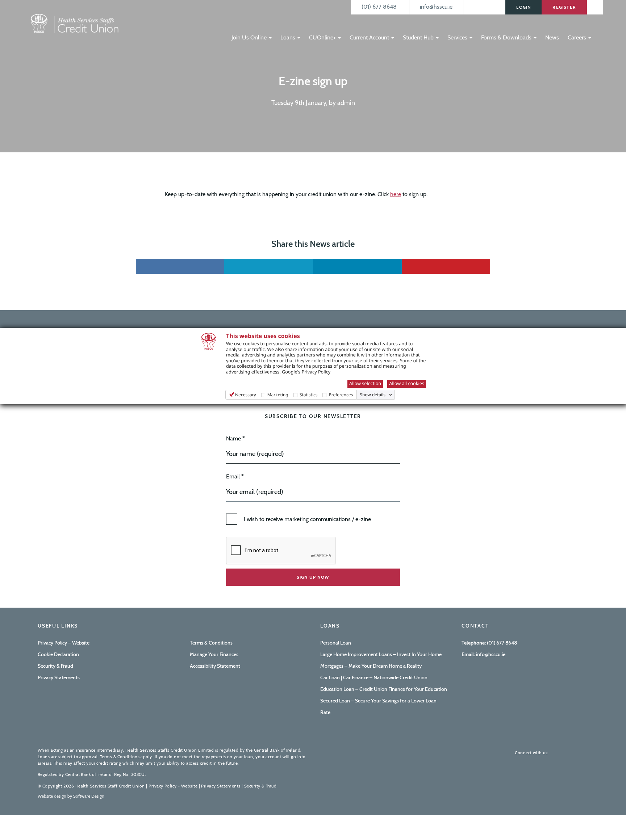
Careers (578, 37)
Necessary (245, 395)
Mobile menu (240, 22)
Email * (235, 476)
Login (523, 7)
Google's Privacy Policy (306, 371)
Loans (288, 37)
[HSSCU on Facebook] (559, 752)
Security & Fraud (55, 666)
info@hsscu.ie (490, 654)
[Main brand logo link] (74, 24)
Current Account (370, 37)
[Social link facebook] (180, 266)
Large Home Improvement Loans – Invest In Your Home (381, 654)
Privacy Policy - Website (173, 786)
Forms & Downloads (507, 37)
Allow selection (365, 383)
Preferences (341, 395)
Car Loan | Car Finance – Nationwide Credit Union (373, 677)
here (395, 194)
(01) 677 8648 (502, 642)
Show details (372, 395)
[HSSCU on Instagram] (582, 752)
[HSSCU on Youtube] (571, 752)
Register (564, 7)
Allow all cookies (406, 383)
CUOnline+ (323, 37)
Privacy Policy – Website (63, 642)
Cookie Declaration (58, 654)
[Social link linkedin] (357, 266)
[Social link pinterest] (446, 266)
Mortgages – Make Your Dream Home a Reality (371, 666)
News (552, 37)
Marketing (277, 395)
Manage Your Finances (214, 654)
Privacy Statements (59, 677)
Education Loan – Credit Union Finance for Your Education (383, 689)
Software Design (88, 796)
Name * (235, 438)
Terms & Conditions (211, 642)
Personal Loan (335, 642)
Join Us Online (249, 37)
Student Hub (419, 37)
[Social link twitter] (268, 266)
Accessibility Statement (215, 666)
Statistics (309, 395)
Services (458, 37)
